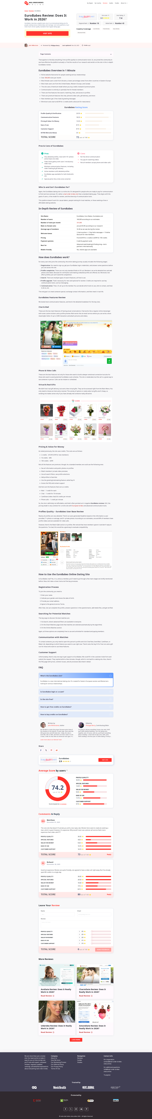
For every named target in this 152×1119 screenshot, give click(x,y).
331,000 (79, 223)
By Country (98, 3)
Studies (117, 3)
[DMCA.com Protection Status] (116, 1101)
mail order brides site (71, 194)
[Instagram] (76, 1109)
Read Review (46, 996)
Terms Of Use (55, 1069)
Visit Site (47, 33)
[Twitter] (70, 1109)
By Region (90, 3)
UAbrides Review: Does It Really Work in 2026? (56, 1027)
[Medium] (81, 1109)
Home (26, 11)
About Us (123, 3)
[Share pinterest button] (51, 750)
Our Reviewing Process (58, 1062)
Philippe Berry (90, 725)
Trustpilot (107, 1075)
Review (43, 919)
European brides (77, 506)
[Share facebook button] (41, 750)
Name (43, 911)
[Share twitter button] (46, 750)
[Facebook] (65, 1109)
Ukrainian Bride (81, 32)
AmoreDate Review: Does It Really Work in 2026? (92, 1027)
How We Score (55, 1060)
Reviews (105, 3)
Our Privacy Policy (57, 1067)
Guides (111, 3)
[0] (92, 931)
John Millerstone (33, 45)
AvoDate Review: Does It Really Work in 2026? (56, 990)
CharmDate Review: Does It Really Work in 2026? (92, 990)
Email (79, 911)
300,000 (47, 78)
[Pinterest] (86, 1109)
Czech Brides (96, 29)
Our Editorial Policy (57, 1064)
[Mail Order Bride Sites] (34, 3)
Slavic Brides (116, 29)
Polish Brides (106, 29)
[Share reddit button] (56, 750)
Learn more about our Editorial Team (51, 739)
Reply (109, 854)
